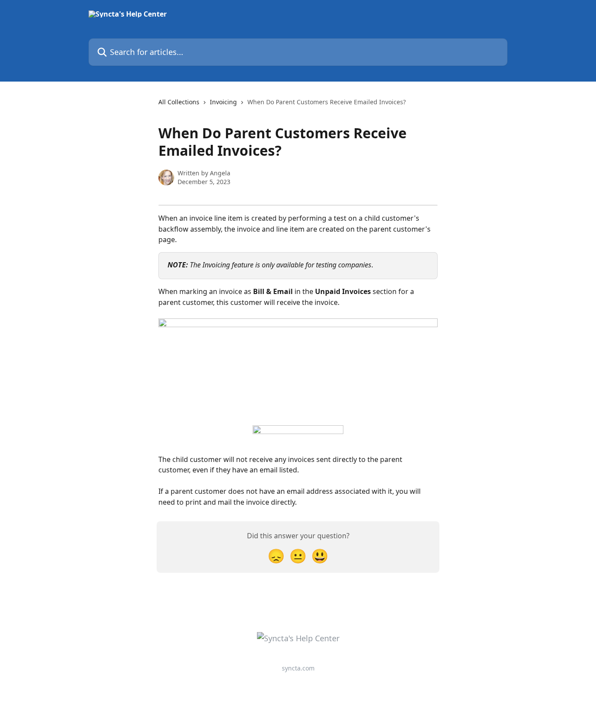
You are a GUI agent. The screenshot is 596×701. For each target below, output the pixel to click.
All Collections (178, 102)
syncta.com (298, 668)
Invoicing (223, 102)
